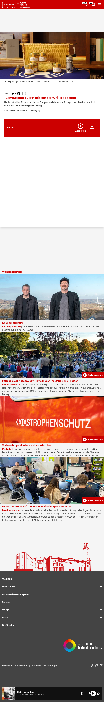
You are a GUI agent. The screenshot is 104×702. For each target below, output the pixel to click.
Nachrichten (8, 586)
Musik (5, 617)
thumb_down (88, 693)
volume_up (81, 693)
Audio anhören (93, 375)
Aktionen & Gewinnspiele (15, 594)
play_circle (93, 693)
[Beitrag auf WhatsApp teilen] (14, 93)
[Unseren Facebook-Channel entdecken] (97, 665)
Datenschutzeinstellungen (44, 665)
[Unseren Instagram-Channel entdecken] (101, 665)
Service (6, 602)
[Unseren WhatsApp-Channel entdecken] (92, 665)
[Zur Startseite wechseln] (8, 5)
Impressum (7, 665)
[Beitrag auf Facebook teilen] (18, 93)
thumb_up (98, 693)
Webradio (7, 579)
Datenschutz (21, 665)
